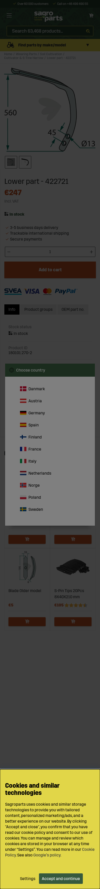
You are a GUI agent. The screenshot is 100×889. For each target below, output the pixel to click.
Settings (27, 878)
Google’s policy (47, 855)
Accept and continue (61, 878)
